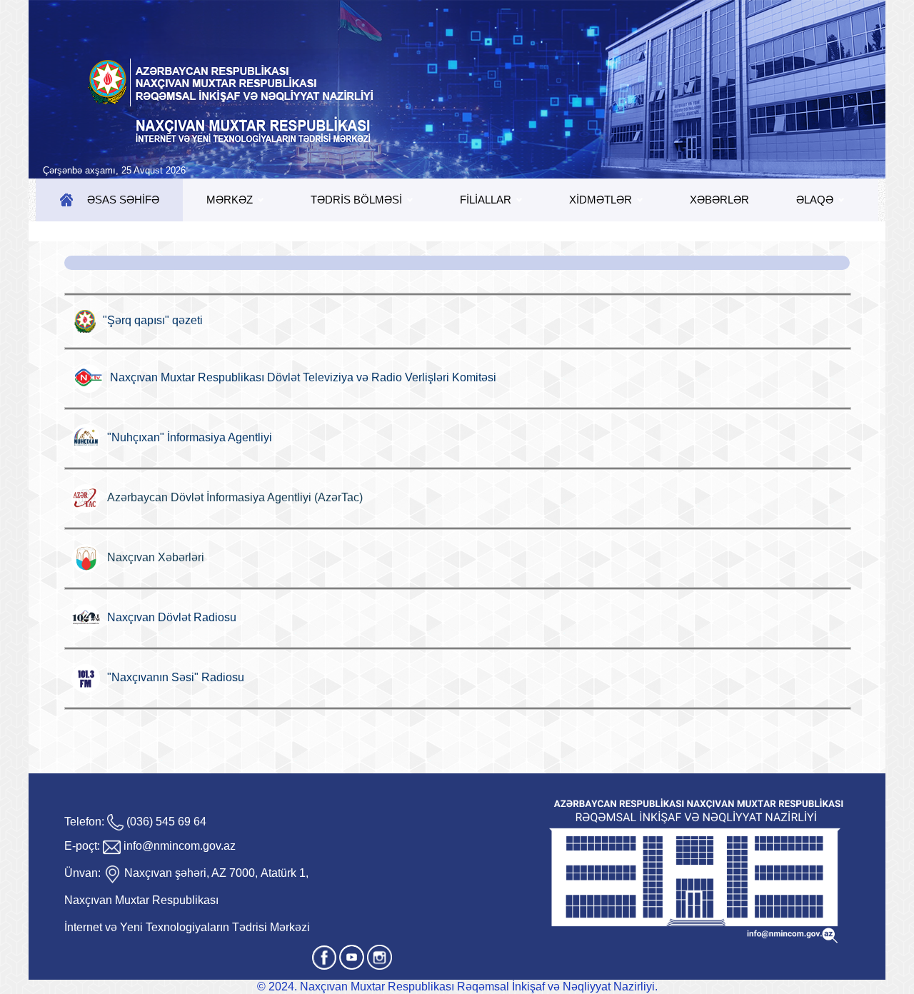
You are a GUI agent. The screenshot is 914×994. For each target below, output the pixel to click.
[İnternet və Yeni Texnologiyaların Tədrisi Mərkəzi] (457, 89)
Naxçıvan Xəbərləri (155, 557)
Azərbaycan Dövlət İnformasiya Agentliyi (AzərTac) (235, 497)
